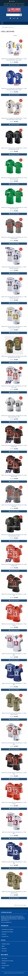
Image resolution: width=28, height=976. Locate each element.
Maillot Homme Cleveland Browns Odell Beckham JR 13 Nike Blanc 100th (14, 386)
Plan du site (4, 951)
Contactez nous (5, 936)
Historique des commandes (7, 960)
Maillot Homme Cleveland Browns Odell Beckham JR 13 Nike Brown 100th (14, 446)
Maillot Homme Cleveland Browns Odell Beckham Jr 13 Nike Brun (14, 773)
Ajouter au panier (14, 65)
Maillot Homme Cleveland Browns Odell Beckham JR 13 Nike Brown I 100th (14, 475)
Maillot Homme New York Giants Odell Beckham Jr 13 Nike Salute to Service (14, 892)
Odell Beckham (11, 27)
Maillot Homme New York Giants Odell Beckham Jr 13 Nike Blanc (14, 832)
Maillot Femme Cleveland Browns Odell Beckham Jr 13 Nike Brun (14, 594)
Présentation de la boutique (7, 929)
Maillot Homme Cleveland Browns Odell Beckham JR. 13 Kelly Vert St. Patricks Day (14, 178)
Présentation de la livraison (7, 931)
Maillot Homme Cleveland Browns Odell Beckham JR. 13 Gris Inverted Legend (14, 238)
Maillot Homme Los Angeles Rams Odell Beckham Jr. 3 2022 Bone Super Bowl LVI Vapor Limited (14, 119)
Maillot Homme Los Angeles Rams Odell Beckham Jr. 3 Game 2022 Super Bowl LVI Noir (14, 148)
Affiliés (3, 946)
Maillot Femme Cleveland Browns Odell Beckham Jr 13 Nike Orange (14, 624)
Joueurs (5, 27)
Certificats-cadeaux (6, 944)
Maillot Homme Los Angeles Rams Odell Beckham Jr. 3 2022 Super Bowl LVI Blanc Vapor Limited (14, 59)
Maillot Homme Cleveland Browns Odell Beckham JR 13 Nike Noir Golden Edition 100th (14, 535)
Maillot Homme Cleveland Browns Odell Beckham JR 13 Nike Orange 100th (14, 565)
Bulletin (3, 967)
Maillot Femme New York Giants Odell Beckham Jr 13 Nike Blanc (14, 654)
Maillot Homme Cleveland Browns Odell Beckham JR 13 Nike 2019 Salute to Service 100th (14, 357)
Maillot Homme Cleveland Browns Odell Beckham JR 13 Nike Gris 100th (14, 505)
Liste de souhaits (5, 965)
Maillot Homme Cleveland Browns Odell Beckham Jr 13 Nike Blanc (14, 743)
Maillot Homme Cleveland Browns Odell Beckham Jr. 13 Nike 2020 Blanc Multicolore (14, 297)
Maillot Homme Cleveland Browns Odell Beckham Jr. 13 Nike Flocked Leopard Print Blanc (14, 327)
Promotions (4, 948)
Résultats (4, 963)
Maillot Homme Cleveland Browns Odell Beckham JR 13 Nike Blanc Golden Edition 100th (14, 416)
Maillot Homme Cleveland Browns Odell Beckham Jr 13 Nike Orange (14, 803)
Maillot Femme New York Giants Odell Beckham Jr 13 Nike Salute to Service (14, 713)
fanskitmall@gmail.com (7, 922)
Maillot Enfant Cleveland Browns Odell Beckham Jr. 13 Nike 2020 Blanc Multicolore (14, 267)
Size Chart (4, 934)
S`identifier (12, 1)
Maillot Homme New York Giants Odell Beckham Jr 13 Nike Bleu (14, 862)
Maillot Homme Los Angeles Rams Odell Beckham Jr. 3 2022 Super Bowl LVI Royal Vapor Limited (14, 89)
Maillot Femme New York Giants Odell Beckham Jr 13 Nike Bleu (14, 684)
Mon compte (4, 958)
